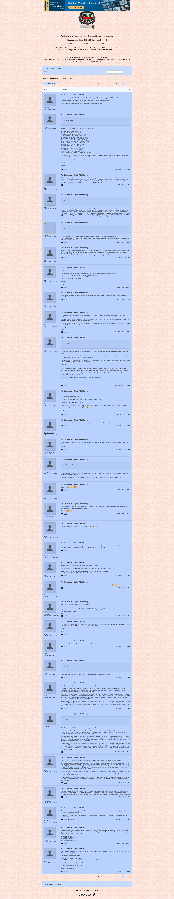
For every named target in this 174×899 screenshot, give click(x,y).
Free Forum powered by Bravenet (87, 890)
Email (65, 169)
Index (59, 69)
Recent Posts (48, 71)
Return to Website (49, 69)
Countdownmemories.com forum (58, 79)
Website (72, 819)
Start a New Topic (49, 83)
